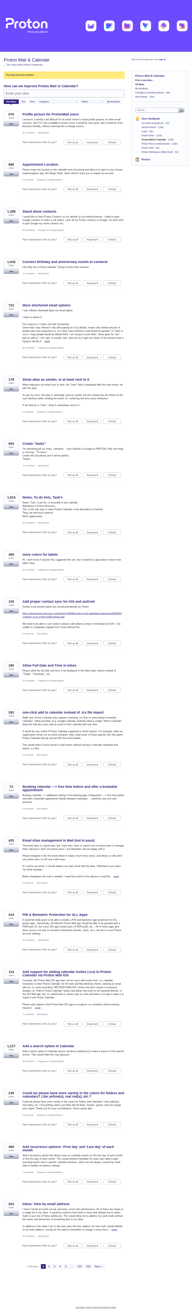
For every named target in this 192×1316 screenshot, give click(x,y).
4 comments (28, 180)
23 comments (28, 570)
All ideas (139, 84)
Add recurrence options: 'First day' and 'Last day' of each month (68, 1148)
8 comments (28, 634)
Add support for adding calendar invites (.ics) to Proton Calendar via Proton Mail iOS (66, 973)
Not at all (75, 143)
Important (94, 143)
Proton (146, 159)
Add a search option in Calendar (48, 1046)
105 (88, 1266)
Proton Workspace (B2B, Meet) (157, 152)
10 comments (28, 940)
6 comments (28, 755)
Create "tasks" (34, 443)
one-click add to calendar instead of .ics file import (63, 712)
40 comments (28, 133)
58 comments (28, 230)
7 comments (28, 1014)
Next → (99, 1266)
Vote (11, 124)
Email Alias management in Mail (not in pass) (58, 840)
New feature (43, 133)
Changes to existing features (50, 180)
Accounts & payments (153, 123)
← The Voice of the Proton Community (23, 65)
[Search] (181, 110)
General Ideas (149, 127)
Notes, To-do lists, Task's (42, 497)
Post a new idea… (144, 80)
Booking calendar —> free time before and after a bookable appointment (69, 788)
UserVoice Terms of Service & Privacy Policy (96, 1307)
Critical (114, 143)
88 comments (28, 348)
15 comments (28, 681)
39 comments (28, 1061)
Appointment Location (40, 164)
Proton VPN (148, 148)
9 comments (28, 412)
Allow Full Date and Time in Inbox (49, 665)
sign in (162, 59)
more (47, 341)
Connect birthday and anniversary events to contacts (65, 262)
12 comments (28, 465)
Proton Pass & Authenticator (156, 143)
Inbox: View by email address (46, 1204)
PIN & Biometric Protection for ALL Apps (55, 915)
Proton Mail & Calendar (154, 139)
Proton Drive (148, 135)
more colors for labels (40, 554)
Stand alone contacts (39, 211)
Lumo (145, 131)
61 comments (28, 523)
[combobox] (157, 110)
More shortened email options (46, 305)
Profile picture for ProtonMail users (50, 114)
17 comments (28, 273)
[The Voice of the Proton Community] (96, 26)
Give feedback (151, 118)
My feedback (113, 101)
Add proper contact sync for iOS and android (58, 601)
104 (79, 1266)
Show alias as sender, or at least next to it (55, 379)
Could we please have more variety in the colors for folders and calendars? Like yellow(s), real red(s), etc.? (73, 1094)
